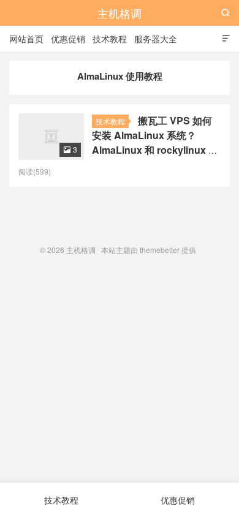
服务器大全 (155, 38)
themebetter (160, 249)
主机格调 (119, 13)
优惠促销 (68, 38)
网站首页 (26, 38)
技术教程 (110, 38)
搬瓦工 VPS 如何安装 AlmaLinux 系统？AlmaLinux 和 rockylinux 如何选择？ (155, 142)
